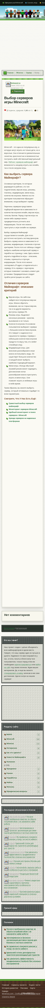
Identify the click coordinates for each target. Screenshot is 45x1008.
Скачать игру (32, 3)
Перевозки (13, 828)
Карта (32, 988)
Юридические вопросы (16, 791)
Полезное (10, 762)
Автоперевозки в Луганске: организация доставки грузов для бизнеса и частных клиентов (20, 830)
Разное (9, 773)
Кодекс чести (34, 985)
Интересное (11, 748)
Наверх (5, 991)
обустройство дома (17, 816)
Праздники (11, 769)
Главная (5, 985)
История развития (10, 988)
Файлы (9, 782)
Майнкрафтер (15, 83)
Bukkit (9, 734)
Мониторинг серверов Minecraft (23, 409)
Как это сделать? (13, 752)
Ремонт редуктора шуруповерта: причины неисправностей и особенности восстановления (22, 884)
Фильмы (10, 787)
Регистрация (9, 628)
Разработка (11, 778)
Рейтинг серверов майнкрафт (21, 162)
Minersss (10, 743)
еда (10, 861)
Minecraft (10, 739)
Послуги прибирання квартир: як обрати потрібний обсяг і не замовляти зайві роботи (20, 820)
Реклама (24, 988)
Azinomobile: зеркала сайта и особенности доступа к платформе (25, 868)
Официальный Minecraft (14, 3)
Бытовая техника (16, 880)
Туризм (12, 837)
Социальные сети (16, 852)
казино (12, 867)
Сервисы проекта (19, 985)
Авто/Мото (13, 891)
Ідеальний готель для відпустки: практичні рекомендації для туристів (21, 845)
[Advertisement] (22, 43)
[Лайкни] (5, 110)
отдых (11, 843)
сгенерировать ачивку (13, 673)
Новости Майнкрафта (16, 757)
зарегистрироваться (23, 664)
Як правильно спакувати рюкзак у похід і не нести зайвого (23, 838)
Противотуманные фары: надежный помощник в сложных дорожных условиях (22, 894)
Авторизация (21, 628)
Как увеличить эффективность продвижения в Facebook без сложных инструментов (21, 854)
